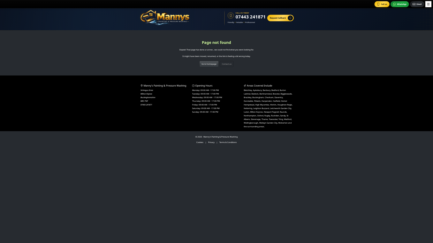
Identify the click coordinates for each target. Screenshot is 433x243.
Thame (264, 119)
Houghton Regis (284, 104)
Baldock (254, 93)
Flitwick (257, 101)
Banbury (266, 90)
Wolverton (283, 123)
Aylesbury (257, 90)
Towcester (273, 119)
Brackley (247, 97)
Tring (281, 119)
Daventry (278, 97)
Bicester (276, 93)
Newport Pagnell (271, 112)
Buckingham (258, 97)
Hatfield (276, 101)
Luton (246, 112)
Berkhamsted (265, 93)
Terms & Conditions (228, 142)
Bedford (275, 90)
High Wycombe (262, 104)
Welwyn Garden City (268, 123)
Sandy (283, 115)
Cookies (199, 142)
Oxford (260, 115)
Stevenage (255, 119)
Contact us (226, 64)
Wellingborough (251, 123)
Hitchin (273, 104)
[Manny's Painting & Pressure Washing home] (175, 18)
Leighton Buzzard (261, 108)
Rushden (275, 115)
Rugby (267, 115)
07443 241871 (250, 16)
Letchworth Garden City (280, 108)
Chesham (269, 97)
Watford (287, 119)
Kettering (248, 108)
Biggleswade (286, 93)
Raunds (283, 112)
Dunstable (248, 101)
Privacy (211, 142)
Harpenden (266, 101)
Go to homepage (209, 64)
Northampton (250, 115)
